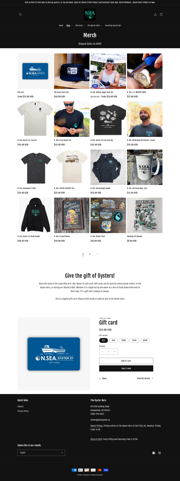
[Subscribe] (62, 453)
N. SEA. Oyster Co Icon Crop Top (102, 140)
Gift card (21, 92)
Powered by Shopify (97, 475)
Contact (20, 406)
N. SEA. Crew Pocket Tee (62, 140)
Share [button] (104, 378)
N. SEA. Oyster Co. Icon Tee (27, 140)
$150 (134, 340)
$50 (113, 340)
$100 (124, 340)
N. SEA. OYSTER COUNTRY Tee (64, 188)
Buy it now (126, 368)
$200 (145, 340)
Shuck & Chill (96, 439)
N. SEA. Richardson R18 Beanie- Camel (141, 140)
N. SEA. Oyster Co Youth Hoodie (29, 236)
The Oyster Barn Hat (61, 92)
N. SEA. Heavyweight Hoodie (101, 188)
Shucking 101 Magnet (134, 236)
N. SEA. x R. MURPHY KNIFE (136, 92)
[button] (20, 14)
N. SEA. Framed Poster (62, 236)
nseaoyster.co (86, 475)
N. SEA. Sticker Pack (98, 236)
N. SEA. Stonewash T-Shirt (27, 188)
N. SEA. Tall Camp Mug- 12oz (137, 188)
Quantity (102, 346)
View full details (143, 378)
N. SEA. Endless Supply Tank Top (102, 92)
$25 (103, 340)
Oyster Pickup (97, 425)
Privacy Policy (23, 411)
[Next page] (97, 254)
